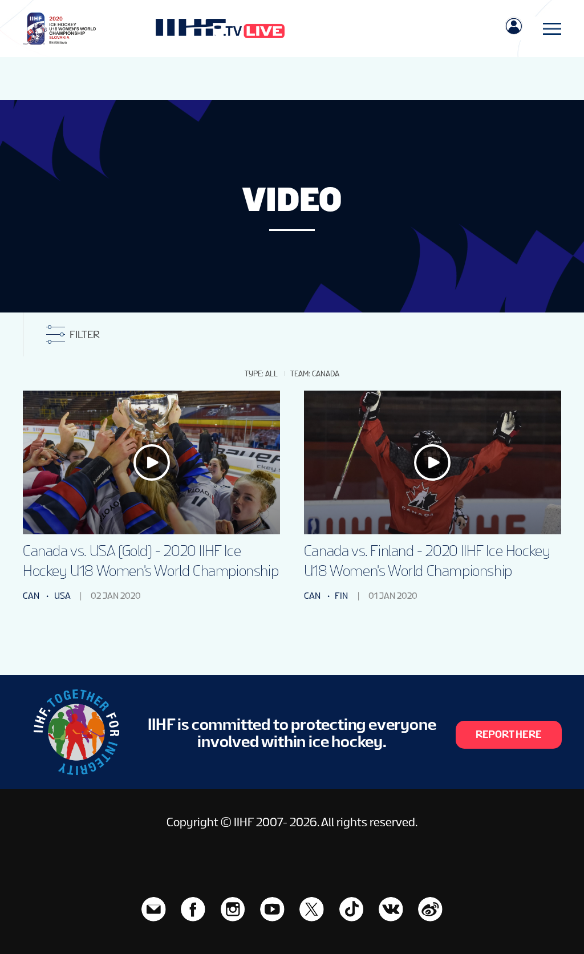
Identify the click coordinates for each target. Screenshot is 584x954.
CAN (31, 595)
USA (62, 595)
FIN (341, 595)
